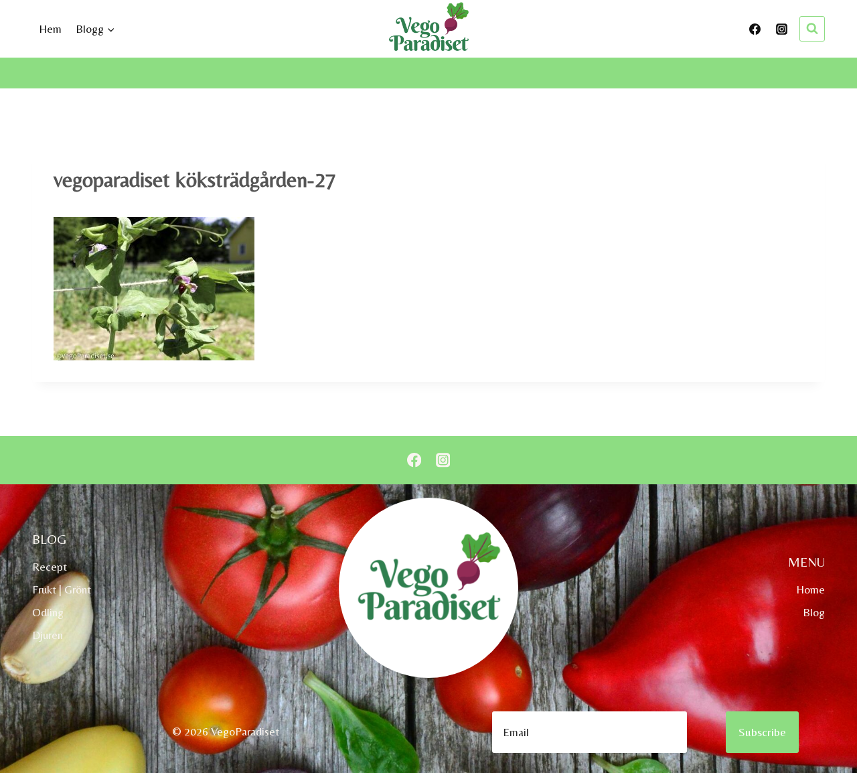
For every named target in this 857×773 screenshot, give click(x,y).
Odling (48, 612)
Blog (814, 612)
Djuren (47, 635)
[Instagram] (781, 28)
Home (810, 589)
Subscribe (762, 732)
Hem (50, 29)
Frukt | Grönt (61, 589)
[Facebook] (755, 28)
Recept (49, 566)
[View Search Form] (812, 29)
